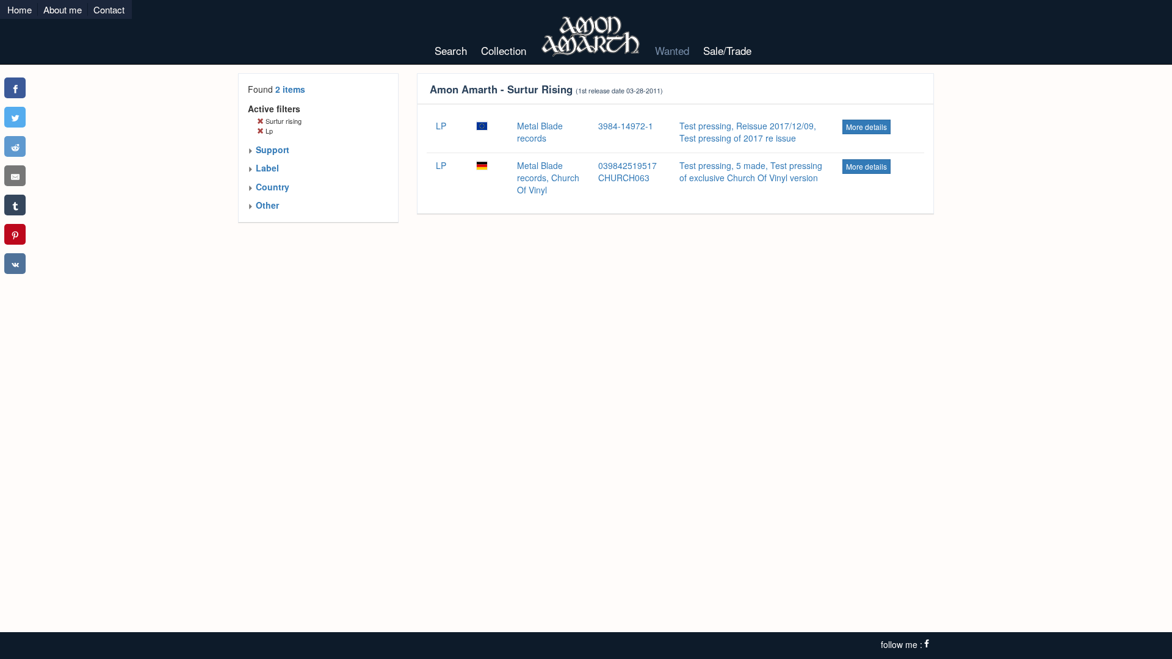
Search (451, 50)
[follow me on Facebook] (926, 644)
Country (271, 187)
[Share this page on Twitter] (15, 117)
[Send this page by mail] (15, 175)
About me (62, 9)
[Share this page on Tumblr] (15, 205)
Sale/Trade (727, 50)
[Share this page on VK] (15, 263)
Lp (268, 130)
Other (266, 205)
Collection (503, 50)
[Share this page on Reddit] (15, 146)
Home (19, 9)
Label (266, 168)
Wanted (672, 50)
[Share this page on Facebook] (15, 87)
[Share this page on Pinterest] (15, 234)
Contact (109, 9)
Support (271, 149)
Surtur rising (283, 121)
